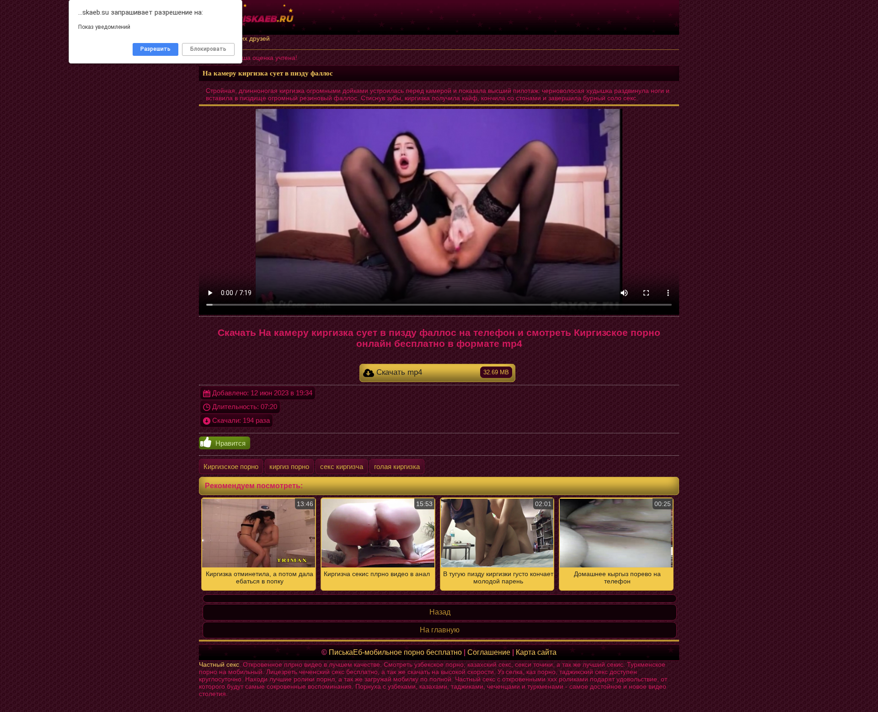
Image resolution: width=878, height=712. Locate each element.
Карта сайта (536, 652)
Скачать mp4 (441, 372)
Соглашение (488, 652)
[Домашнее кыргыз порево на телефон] (439, 544)
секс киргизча (341, 466)
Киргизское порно (230, 466)
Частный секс (219, 664)
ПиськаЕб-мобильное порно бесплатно (395, 652)
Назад (439, 612)
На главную (440, 630)
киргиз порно (289, 466)
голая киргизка (397, 466)
